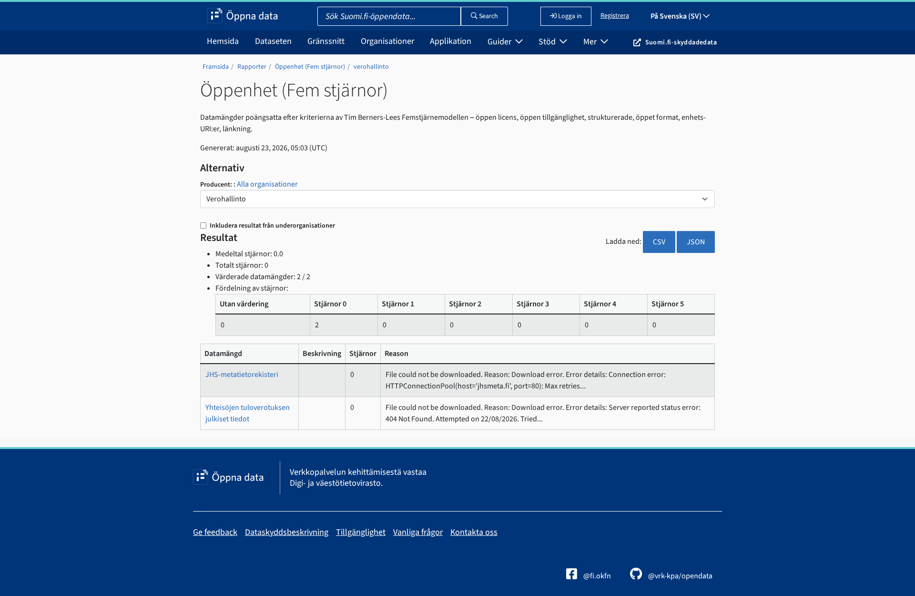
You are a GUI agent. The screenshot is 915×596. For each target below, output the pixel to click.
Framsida (216, 67)
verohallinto (371, 67)
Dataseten (273, 41)
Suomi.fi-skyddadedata (681, 42)
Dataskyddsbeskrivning (286, 532)
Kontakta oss (474, 532)
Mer (591, 42)
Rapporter (251, 67)
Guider (500, 42)
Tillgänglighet (361, 532)
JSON (696, 242)
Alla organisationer (267, 184)
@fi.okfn (596, 576)
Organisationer (387, 41)
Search (488, 16)
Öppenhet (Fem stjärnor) (310, 67)
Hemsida (223, 41)
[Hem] (242, 16)
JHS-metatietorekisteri (241, 374)
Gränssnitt (326, 41)
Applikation (450, 41)
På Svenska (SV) (677, 16)
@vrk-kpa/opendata (679, 576)
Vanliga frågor (418, 532)
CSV (659, 242)
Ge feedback (215, 532)
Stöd (548, 42)
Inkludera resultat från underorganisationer (271, 225)
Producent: (217, 184)
